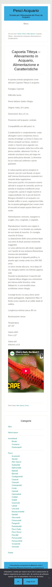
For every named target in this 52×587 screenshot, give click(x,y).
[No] (49, 578)
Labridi (14, 506)
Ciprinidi (15, 491)
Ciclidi (14, 488)
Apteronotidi (16, 468)
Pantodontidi (16, 526)
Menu (26, 24)
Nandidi (15, 514)
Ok (18, 581)
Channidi (15, 482)
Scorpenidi (16, 544)
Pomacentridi (17, 541)
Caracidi (15, 479)
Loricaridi (15, 509)
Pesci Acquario (26, 10)
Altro (10, 427)
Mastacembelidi (18, 512)
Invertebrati (12, 438)
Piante (10, 553)
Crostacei (15, 444)
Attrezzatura (13, 432)
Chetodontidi (17, 485)
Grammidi (16, 503)
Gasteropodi (16, 447)
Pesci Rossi (16, 532)
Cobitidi (15, 497)
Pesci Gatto (16, 529)
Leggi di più (30, 581)
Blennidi (15, 474)
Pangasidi (15, 523)
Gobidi (14, 500)
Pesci (27, 405)
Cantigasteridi (17, 476)
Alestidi (14, 459)
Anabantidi (16, 465)
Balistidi (15, 471)
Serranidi (15, 547)
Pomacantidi (17, 538)
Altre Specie (20, 405)
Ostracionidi (16, 520)
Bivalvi (14, 441)
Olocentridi (16, 517)
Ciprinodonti (16, 494)
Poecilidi (15, 535)
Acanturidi (16, 456)
